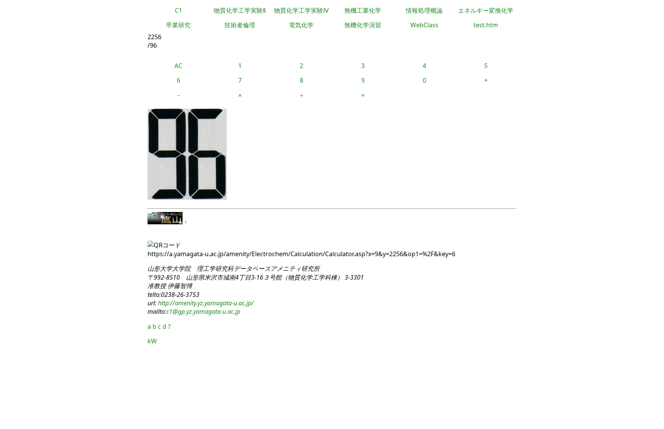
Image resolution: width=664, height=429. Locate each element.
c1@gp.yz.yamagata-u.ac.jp (203, 311)
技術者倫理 (239, 25)
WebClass (424, 25)
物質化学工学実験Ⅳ (301, 10)
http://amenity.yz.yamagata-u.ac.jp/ (205, 303)
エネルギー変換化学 (485, 10)
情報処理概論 (424, 10)
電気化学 (301, 25)
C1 (178, 10)
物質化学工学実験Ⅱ (240, 10)
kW (152, 341)
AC (178, 65)
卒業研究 (178, 25)
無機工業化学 (362, 10)
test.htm (485, 25)
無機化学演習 (362, 25)
